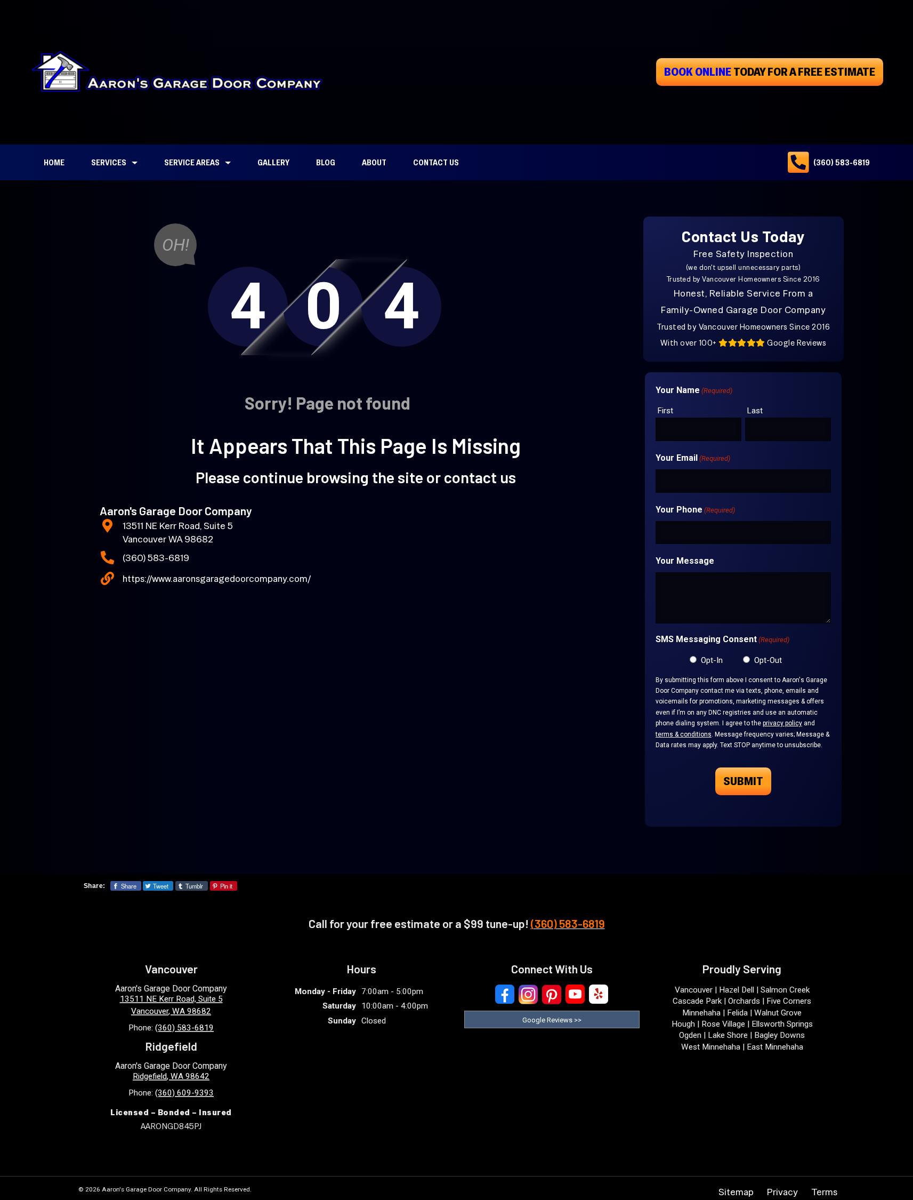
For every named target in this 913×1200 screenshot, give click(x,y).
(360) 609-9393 (184, 1093)
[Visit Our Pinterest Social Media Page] (551, 994)
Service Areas (192, 162)
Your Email (693, 458)
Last (755, 410)
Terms (824, 1192)
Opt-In (712, 660)
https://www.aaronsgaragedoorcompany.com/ (217, 578)
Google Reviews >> (551, 1020)
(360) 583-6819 (841, 162)
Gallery (273, 162)
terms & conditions (684, 734)
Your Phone (695, 510)
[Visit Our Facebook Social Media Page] (504, 994)
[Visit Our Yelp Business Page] (598, 994)
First (665, 410)
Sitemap (736, 1192)
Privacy (782, 1192)
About (374, 162)
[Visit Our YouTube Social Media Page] (575, 994)
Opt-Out (768, 660)
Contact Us (436, 162)
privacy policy (782, 723)
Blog (325, 162)
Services (108, 162)
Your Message (685, 561)
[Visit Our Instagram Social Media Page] (528, 994)
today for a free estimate (769, 71)
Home (54, 162)
